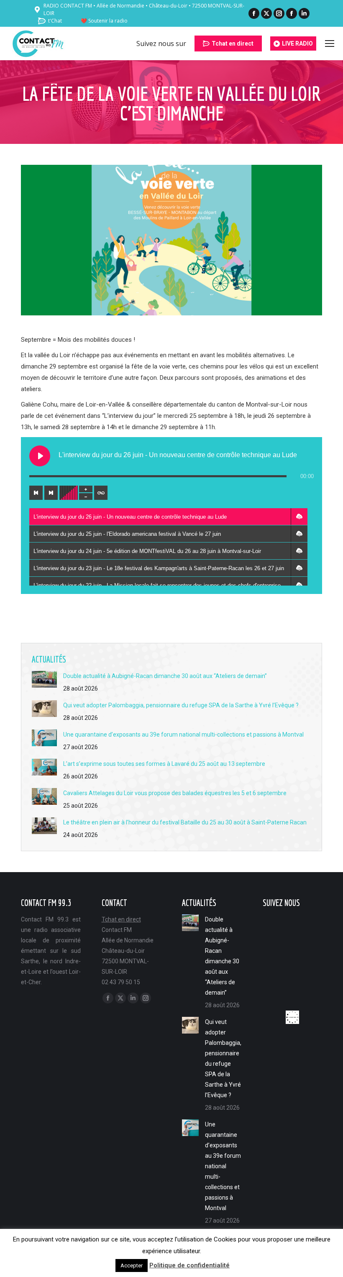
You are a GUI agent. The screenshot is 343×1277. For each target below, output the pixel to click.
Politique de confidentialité (189, 1265)
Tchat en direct (121, 919)
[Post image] (44, 679)
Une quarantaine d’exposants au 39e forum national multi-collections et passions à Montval (183, 734)
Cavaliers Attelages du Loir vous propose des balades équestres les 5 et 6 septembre (175, 793)
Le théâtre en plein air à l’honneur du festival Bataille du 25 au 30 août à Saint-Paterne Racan (185, 822)
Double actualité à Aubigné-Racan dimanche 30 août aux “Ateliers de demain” (165, 676)
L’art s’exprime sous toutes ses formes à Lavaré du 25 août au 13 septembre (164, 763)
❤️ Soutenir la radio (104, 20)
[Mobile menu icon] (330, 43)
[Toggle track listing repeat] (101, 493)
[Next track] (51, 493)
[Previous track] (36, 493)
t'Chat (55, 20)
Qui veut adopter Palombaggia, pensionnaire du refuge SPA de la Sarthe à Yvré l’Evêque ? (181, 705)
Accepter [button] (131, 1265)
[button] (299, 516)
